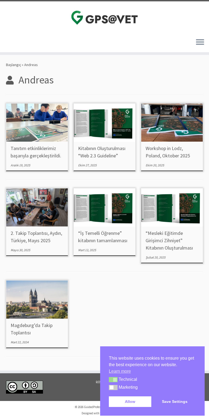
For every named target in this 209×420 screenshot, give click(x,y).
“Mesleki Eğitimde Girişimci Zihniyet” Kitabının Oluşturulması (169, 240)
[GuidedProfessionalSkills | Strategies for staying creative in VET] (104, 17)
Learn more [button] (120, 371)
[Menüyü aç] (200, 42)
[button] (113, 379)
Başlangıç (13, 64)
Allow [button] (130, 401)
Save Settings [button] (175, 401)
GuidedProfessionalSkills (99, 407)
